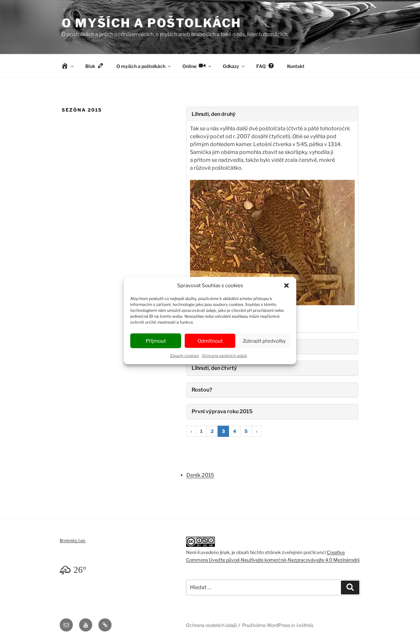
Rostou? (202, 390)
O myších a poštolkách (151, 23)
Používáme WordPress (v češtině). (278, 625)
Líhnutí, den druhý (214, 114)
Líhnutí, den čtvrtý (214, 368)
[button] (286, 285)
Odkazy (231, 66)
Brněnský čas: (73, 540)
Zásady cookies (184, 355)
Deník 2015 (200, 475)
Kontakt (295, 66)
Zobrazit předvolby (264, 341)
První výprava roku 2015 (222, 411)
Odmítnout (210, 341)
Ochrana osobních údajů (224, 355)
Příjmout (156, 341)
